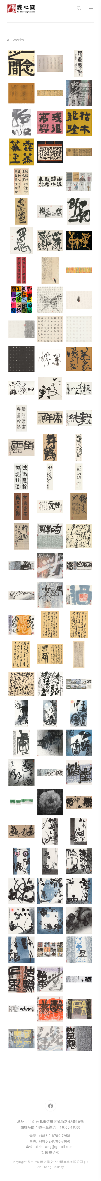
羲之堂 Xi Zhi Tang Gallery (21, 8)
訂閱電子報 (50, 1152)
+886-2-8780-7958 (54, 1136)
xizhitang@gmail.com (54, 1147)
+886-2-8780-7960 (54, 1141)
